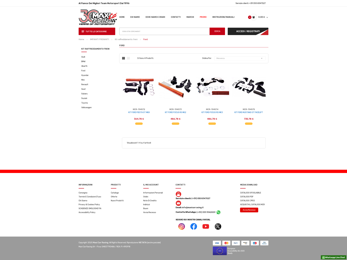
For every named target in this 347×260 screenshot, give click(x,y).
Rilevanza (239, 58)
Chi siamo (83, 201)
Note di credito (150, 201)
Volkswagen (86, 107)
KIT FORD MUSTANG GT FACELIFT (248, 112)
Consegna (83, 193)
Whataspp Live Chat (335, 257)
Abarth (84, 66)
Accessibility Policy (87, 212)
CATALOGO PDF (246, 197)
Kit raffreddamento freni (95, 49)
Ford (83, 71)
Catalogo (115, 193)
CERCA (217, 31)
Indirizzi (146, 204)
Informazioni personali (153, 193)
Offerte (114, 197)
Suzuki (84, 98)
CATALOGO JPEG (247, 201)
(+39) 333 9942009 (206, 212)
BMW (83, 61)
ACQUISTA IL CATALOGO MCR (252, 204)
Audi (83, 57)
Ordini (145, 197)
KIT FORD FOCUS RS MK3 (212, 112)
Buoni (145, 208)
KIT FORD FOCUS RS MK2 (175, 112)
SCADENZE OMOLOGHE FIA (90, 208)
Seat (83, 89)
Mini (83, 80)
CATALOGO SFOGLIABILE (250, 193)
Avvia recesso (149, 212)
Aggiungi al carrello (139, 122)
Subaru (84, 94)
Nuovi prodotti (117, 201)
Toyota (84, 103)
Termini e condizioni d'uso (90, 197)
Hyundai (84, 75)
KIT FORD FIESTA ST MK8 (139, 112)
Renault (84, 84)
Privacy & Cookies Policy (89, 204)
